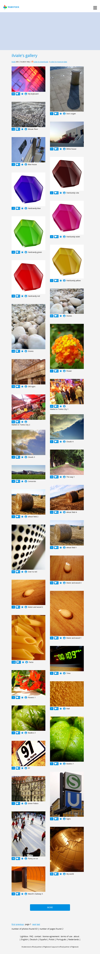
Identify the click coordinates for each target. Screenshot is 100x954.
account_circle (25, 93)
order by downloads (41, 62)
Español (43, 939)
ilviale (14, 62)
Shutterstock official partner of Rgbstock (36, 947)
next (34, 924)
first (13, 924)
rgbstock (13, 7)
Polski (51, 939)
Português (61, 939)
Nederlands (73, 939)
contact (38, 936)
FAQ (31, 936)
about (76, 936)
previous (20, 924)
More (50, 907)
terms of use (66, 936)
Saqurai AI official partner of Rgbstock (65, 947)
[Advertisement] (50, 30)
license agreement (51, 936)
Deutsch (33, 939)
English (24, 939)
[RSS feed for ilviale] (32, 62)
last (38, 924)
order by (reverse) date (58, 62)
